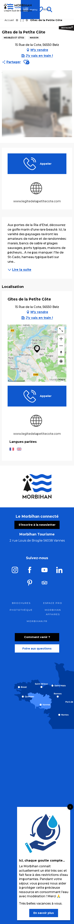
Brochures (21, 603)
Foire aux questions (37, 648)
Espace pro (52, 603)
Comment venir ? (37, 637)
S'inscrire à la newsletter (37, 524)
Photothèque (21, 610)
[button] (26, 62)
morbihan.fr (37, 621)
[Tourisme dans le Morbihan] (46, 9)
